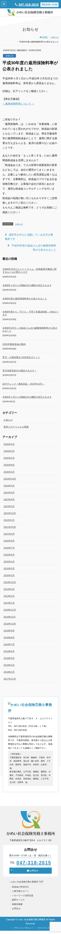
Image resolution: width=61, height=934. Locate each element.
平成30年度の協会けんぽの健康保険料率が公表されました (34, 247)
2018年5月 (9, 658)
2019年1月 (9, 603)
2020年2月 (9, 575)
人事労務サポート (20, 891)
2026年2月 (9, 458)
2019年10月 (10, 582)
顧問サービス (18, 900)
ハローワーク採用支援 (22, 895)
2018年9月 (9, 630)
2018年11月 (10, 617)
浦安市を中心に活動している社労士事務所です (29, 236)
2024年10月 (10, 478)
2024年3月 (9, 492)
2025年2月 (9, 472)
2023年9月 (9, 499)
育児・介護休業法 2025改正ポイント (21, 357)
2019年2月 (9, 596)
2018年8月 (9, 637)
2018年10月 (10, 623)
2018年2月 (9, 672)
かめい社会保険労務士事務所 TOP (27, 882)
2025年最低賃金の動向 (14, 344)
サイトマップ (43, 928)
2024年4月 (9, 485)
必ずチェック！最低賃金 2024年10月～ (23, 384)
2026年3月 (9, 451)
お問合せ (33, 870)
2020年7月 (9, 548)
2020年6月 (9, 554)
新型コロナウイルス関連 (16, 427)
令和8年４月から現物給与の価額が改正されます (27, 285)
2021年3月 (9, 534)
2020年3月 (9, 568)
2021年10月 (10, 527)
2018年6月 (9, 651)
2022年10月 (10, 513)
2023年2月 (9, 506)
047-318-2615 (29, 4)
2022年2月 (9, 520)
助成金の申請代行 (20, 887)
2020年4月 (9, 561)
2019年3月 (9, 589)
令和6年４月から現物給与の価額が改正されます (27, 397)
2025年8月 (9, 465)
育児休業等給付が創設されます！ (19, 370)
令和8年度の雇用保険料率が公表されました (24, 298)
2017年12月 (10, 679)
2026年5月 (9, 444)
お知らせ (9, 56)
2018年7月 (9, 644)
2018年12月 (10, 610)
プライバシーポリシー (23, 928)
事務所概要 (17, 904)
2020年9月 (9, 540)
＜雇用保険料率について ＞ (18, 103)
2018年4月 (9, 665)
